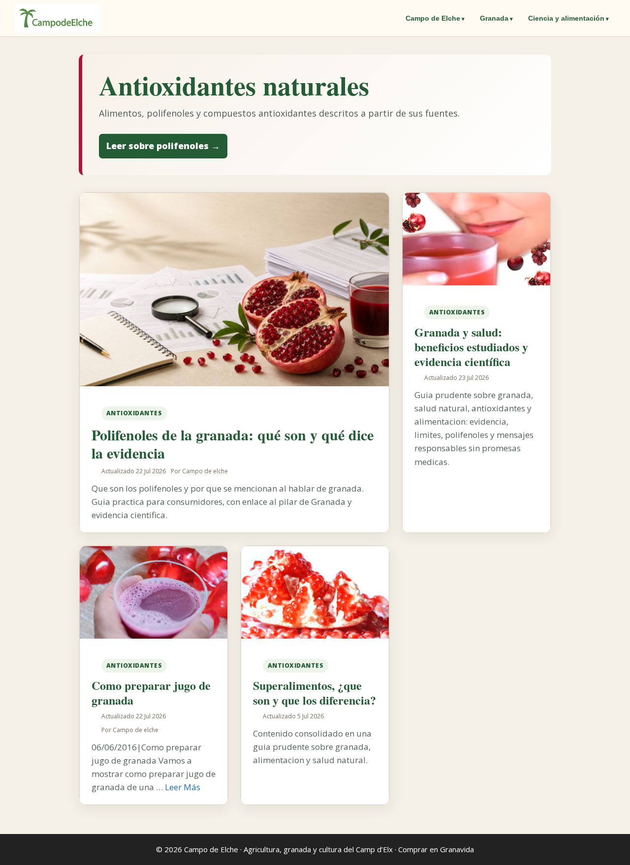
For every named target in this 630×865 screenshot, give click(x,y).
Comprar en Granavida (436, 849)
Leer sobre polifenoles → (163, 146)
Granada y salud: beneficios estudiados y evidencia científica (471, 346)
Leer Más (182, 787)
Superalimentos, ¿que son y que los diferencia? (314, 693)
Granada (494, 18)
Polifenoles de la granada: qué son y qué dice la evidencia (233, 444)
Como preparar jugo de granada (151, 693)
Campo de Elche (433, 18)
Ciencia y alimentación (566, 18)
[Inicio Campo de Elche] (57, 18)
